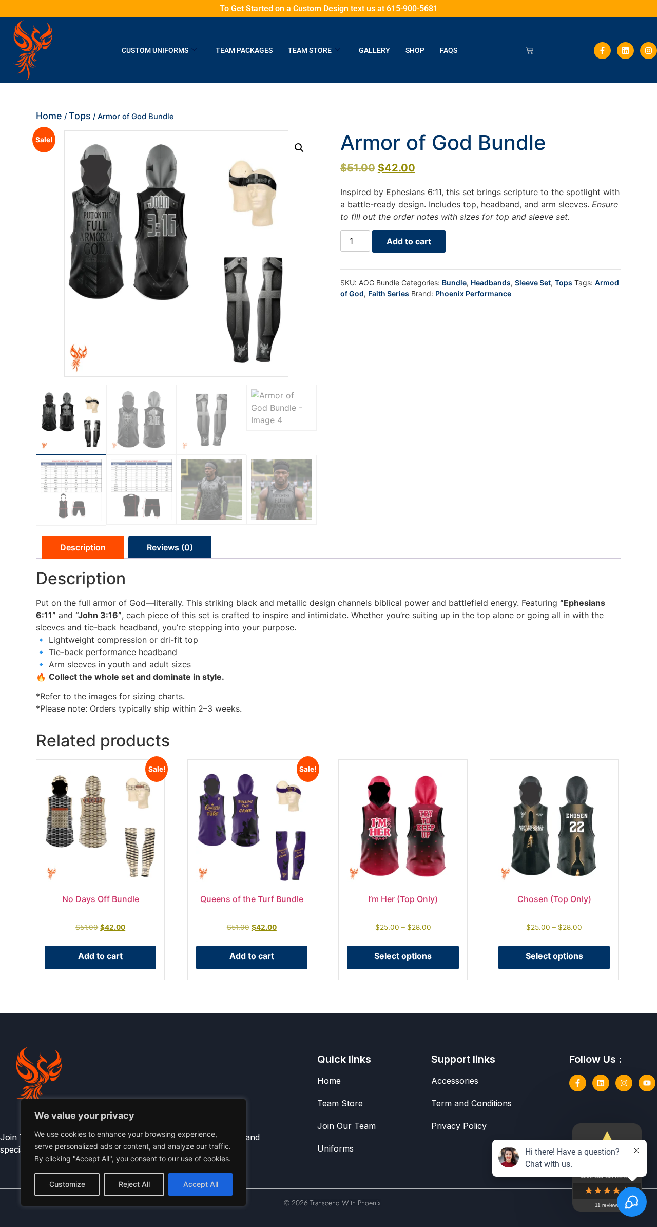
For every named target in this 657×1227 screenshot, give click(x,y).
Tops (80, 115)
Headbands (491, 282)
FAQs (448, 50)
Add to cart (409, 241)
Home (49, 115)
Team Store (310, 50)
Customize (67, 1184)
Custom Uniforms (155, 50)
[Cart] (529, 51)
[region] (133, 1152)
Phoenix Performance (473, 293)
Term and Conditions (471, 1103)
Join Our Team (346, 1126)
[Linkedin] (625, 50)
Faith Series (388, 293)
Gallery (374, 50)
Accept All (200, 1184)
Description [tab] (83, 547)
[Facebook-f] (602, 50)
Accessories (454, 1081)
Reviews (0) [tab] (170, 547)
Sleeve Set (533, 282)
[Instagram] (648, 50)
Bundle (454, 282)
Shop (414, 50)
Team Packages (244, 50)
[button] (299, 148)
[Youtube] (647, 1083)
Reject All (134, 1184)
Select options (403, 956)
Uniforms (335, 1148)
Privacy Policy (459, 1126)
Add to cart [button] (100, 956)
